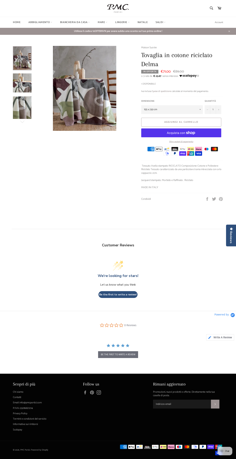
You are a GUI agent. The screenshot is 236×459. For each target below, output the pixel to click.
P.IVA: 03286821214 (23, 408)
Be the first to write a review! (118, 294)
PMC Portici (25, 450)
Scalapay (17, 430)
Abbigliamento (39, 22)
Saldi (160, 22)
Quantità (210, 101)
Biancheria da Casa (74, 22)
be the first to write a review (118, 354)
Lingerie (121, 22)
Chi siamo (18, 392)
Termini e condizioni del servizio (29, 419)
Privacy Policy (20, 413)
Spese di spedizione (161, 91)
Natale (143, 22)
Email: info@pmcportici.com (27, 403)
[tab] (220, 337)
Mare (102, 22)
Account (219, 22)
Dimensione (148, 101)
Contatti (17, 397)
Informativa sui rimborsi (25, 424)
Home (16, 22)
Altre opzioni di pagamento (181, 141)
